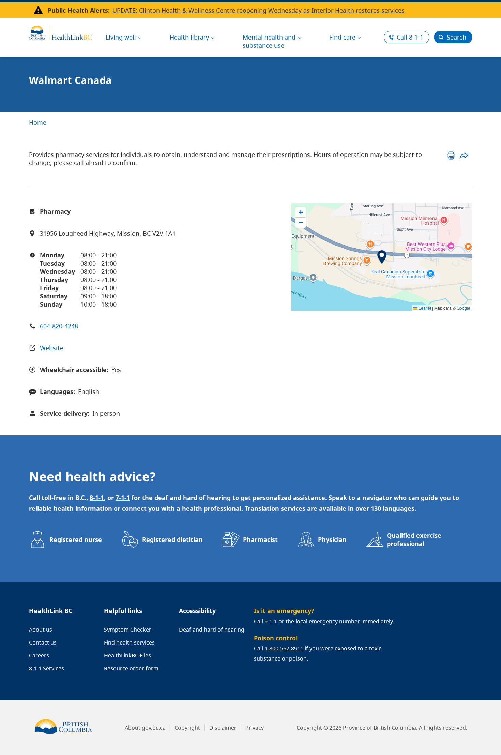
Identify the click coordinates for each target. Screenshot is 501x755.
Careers (39, 655)
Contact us (43, 642)
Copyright (187, 727)
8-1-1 (410, 37)
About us (40, 629)
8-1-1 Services (46, 668)
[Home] (60, 31)
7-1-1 (123, 497)
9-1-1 (270, 621)
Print (451, 155)
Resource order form (131, 668)
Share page (464, 155)
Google (463, 308)
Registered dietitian (172, 539)
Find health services (129, 642)
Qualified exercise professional (414, 539)
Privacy (254, 727)
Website (51, 348)
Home (37, 122)
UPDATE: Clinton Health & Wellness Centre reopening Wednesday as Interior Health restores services (258, 10)
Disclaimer (223, 727)
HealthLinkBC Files (127, 655)
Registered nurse (75, 539)
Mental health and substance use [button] (269, 41)
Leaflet (424, 308)
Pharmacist (260, 539)
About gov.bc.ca (145, 727)
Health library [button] (189, 37)
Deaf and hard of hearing (211, 629)
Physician (332, 539)
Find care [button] (342, 37)
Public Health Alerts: (79, 10)
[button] (381, 257)
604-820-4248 (59, 326)
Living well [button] (121, 37)
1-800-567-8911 (283, 648)
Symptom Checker (127, 629)
